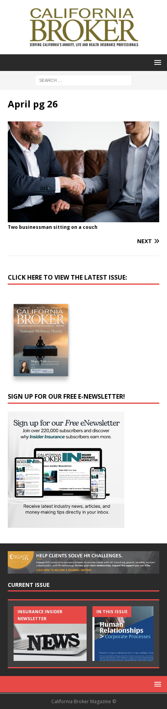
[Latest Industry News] (50, 633)
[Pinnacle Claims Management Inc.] (128, 633)
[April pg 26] (83, 217)
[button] (156, 62)
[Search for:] (83, 79)
